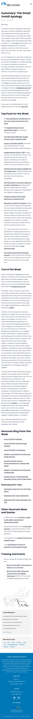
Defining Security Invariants (10, 619)
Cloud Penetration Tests (9, 628)
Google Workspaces (13, 644)
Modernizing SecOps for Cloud (11, 625)
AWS (8, 642)
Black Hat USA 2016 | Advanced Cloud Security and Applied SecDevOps (18, 573)
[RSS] (18, 697)
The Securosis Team (16, 684)
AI (4, 642)
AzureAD (19, 642)
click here (24, 107)
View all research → (8, 632)
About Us (16, 679)
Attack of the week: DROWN (13, 143)
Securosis (12, 646)
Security (6, 646)
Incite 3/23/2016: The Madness (14, 450)
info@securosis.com (23, 88)
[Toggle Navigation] (31, 4)
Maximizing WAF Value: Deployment (16, 496)
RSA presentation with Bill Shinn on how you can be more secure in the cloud (17, 121)
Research (22, 644)
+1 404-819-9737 (16, 694)
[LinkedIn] (14, 697)
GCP (5, 644)
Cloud (24, 642)
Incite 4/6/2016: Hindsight (13, 439)
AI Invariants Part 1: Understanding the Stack (15, 616)
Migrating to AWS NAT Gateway (15, 203)
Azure (13, 642)
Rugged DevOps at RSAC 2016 (14, 153)
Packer (14, 403)
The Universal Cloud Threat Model (12, 622)
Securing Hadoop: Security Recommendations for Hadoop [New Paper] (16, 463)
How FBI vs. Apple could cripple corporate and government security (17, 519)
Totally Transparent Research (16, 681)
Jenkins (11, 308)
